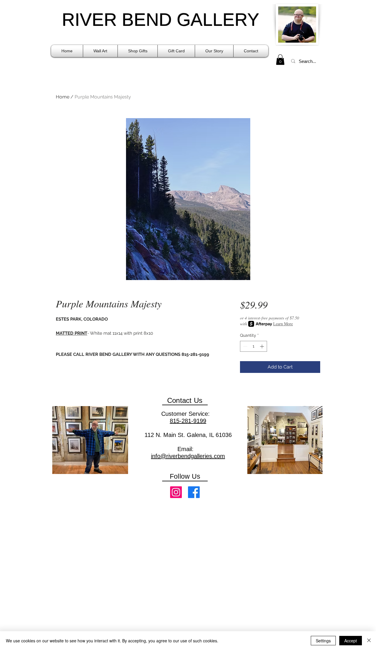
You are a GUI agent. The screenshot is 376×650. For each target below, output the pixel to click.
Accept (350, 641)
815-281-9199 (188, 421)
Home (62, 97)
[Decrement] (244, 346)
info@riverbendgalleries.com (188, 456)
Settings (323, 641)
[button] (100, 51)
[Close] (368, 640)
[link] (280, 59)
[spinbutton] (253, 346)
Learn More (283, 323)
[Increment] (262, 346)
